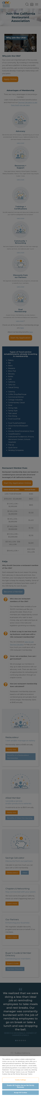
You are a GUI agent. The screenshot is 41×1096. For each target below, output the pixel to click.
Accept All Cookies (20, 1092)
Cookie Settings (20, 1080)
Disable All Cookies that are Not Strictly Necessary (20, 1086)
